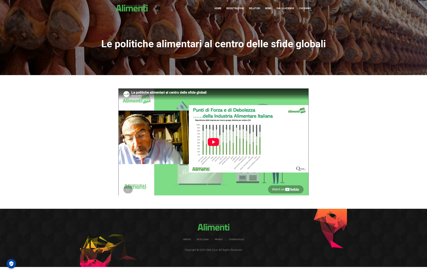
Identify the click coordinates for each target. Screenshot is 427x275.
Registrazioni (235, 8)
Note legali (203, 239)
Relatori (254, 8)
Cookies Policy (236, 239)
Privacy (219, 239)
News (268, 8)
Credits (187, 239)
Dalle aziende (285, 8)
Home (218, 8)
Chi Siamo (305, 8)
